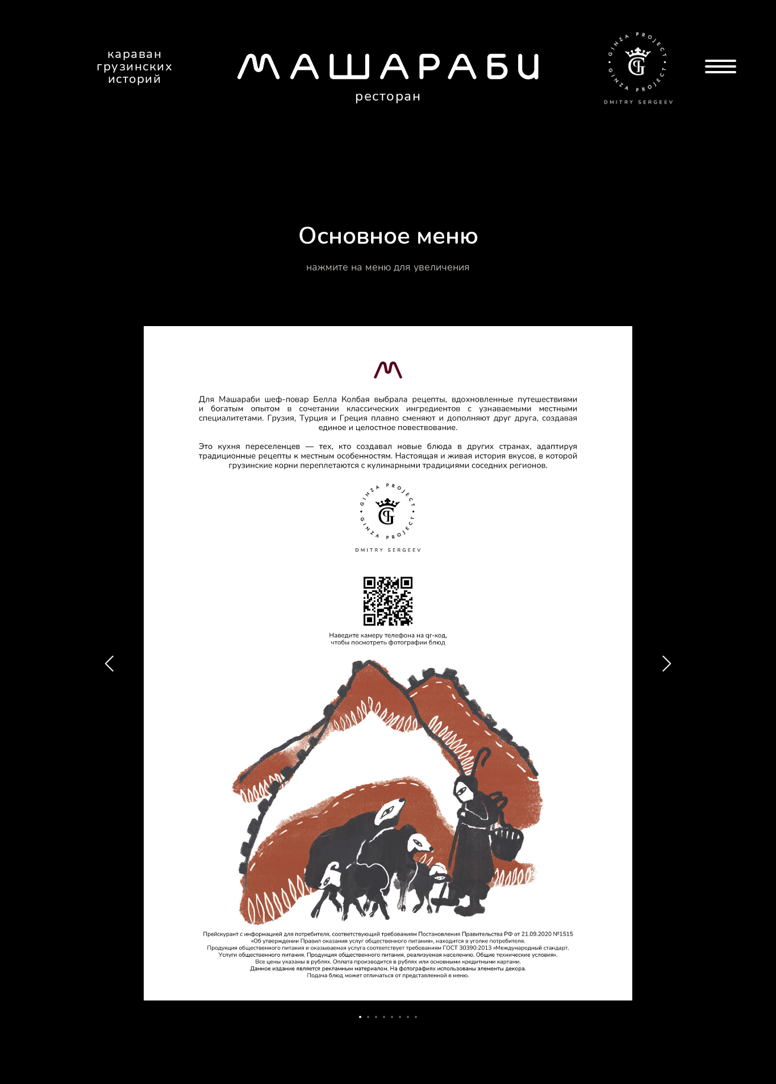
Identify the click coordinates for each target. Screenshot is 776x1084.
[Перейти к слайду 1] (360, 1017)
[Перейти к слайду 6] (400, 1017)
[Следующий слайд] (666, 664)
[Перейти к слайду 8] (416, 1017)
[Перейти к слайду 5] (392, 1017)
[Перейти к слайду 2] (368, 1017)
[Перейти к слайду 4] (384, 1017)
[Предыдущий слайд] (110, 664)
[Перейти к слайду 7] (408, 1017)
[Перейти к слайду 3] (376, 1017)
